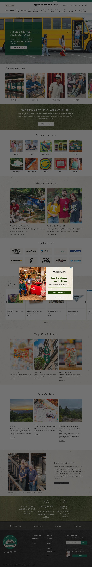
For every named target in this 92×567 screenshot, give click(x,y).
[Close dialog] (71, 268)
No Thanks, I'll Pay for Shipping (59, 297)
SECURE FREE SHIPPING (59, 292)
